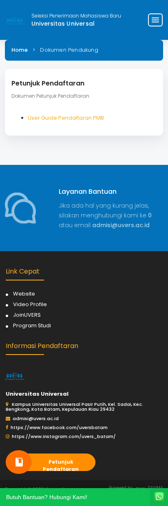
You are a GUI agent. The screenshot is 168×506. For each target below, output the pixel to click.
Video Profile (30, 304)
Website (24, 294)
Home (19, 50)
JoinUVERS (27, 315)
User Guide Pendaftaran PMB (66, 118)
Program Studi (32, 325)
